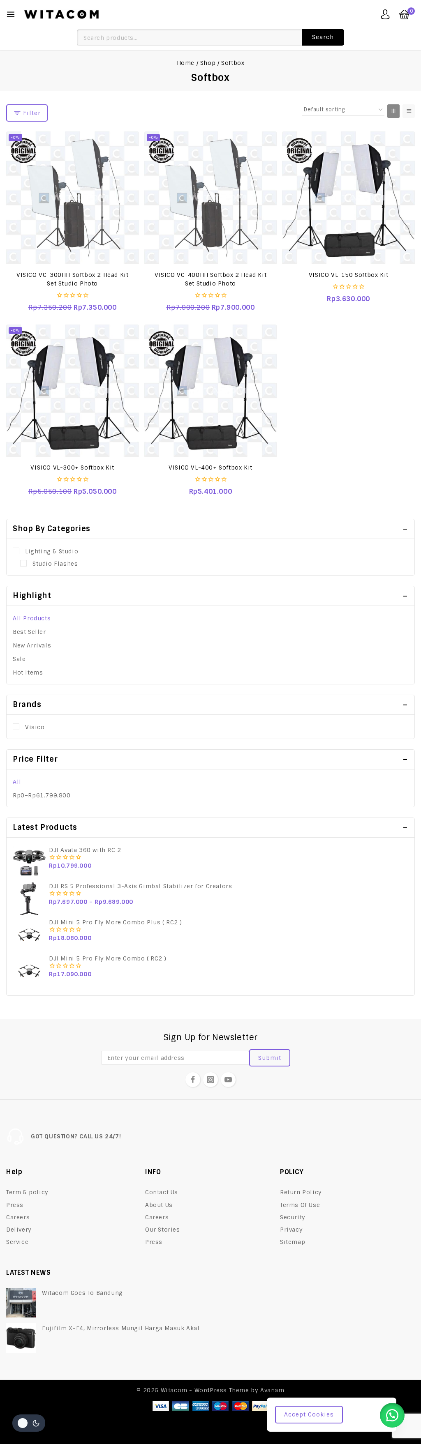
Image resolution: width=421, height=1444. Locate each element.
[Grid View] (393, 111)
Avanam (272, 1390)
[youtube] (228, 1079)
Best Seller (29, 632)
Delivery (19, 1229)
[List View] (408, 111)
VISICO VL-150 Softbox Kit (349, 275)
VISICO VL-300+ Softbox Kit (72, 467)
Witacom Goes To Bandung (82, 1293)
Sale (19, 659)
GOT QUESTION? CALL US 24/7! (76, 1136)
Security (292, 1217)
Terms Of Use (300, 1205)
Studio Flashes (55, 563)
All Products (32, 618)
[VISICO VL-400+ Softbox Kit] (210, 391)
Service (17, 1242)
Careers (18, 1217)
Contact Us (161, 1192)
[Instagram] (210, 1079)
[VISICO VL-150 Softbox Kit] (348, 197)
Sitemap (292, 1242)
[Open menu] (10, 14)
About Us (159, 1205)
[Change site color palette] (28, 1423)
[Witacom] (61, 14)
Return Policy (301, 1192)
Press (14, 1205)
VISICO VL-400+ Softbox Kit (210, 467)
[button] (392, 1415)
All (17, 781)
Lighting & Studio (51, 551)
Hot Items (28, 672)
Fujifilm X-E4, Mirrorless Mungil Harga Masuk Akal (120, 1328)
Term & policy (27, 1192)
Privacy (291, 1229)
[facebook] (192, 1079)
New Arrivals (32, 645)
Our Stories (162, 1229)
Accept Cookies (309, 1414)
